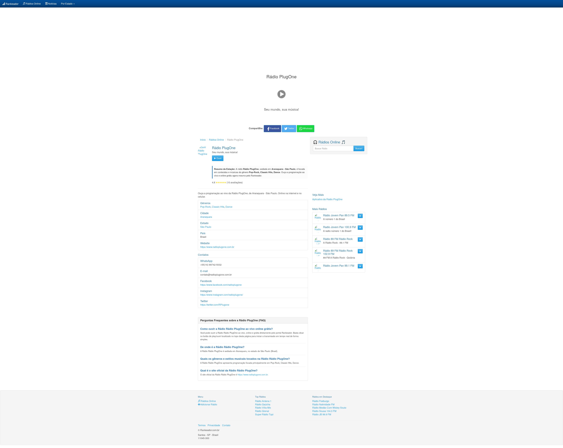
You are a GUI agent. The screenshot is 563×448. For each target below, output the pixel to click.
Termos (202, 425)
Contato (226, 425)
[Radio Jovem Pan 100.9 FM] (318, 228)
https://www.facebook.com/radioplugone (221, 284)
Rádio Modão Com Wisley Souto (329, 407)
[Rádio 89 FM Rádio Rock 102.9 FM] (318, 252)
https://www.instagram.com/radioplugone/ (221, 294)
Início (203, 139)
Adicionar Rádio (208, 404)
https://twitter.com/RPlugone (214, 304)
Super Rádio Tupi (264, 414)
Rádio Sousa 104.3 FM (324, 411)
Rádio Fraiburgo (320, 401)
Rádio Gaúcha (262, 404)
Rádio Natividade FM (323, 404)
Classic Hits (218, 206)
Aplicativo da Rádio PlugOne (327, 199)
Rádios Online (33, 3)
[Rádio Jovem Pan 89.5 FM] (318, 217)
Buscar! (358, 148)
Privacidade (214, 425)
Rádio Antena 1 (263, 401)
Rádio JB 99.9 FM (321, 414)
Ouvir (219, 158)
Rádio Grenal (262, 411)
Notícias (52, 3)
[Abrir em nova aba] (281, 94)
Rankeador (11, 4)
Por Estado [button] (67, 3)
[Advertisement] (281, 33)
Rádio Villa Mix (263, 407)
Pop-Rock (205, 206)
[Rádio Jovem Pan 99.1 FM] (318, 267)
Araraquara (206, 217)
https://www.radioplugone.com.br (217, 247)
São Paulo (205, 226)
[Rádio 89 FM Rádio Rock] (318, 240)
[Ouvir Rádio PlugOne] (204, 152)
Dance (228, 206)
